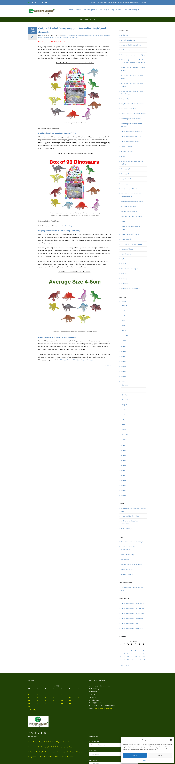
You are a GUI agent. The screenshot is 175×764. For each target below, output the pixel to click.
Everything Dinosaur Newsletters (132, 131)
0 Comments (74, 37)
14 (139, 653)
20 (136, 656)
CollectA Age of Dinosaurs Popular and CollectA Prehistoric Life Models (133, 61)
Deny (160, 755)
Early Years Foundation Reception (132, 104)
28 (140, 659)
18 (128, 656)
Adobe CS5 (124, 35)
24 (124, 659)
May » (127, 665)
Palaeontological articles (129, 211)
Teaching (65, 37)
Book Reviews (125, 50)
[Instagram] (45, 733)
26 (132, 659)
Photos (123, 221)
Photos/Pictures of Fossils (130, 234)
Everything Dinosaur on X (129, 623)
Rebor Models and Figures (130, 269)
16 (120, 656)
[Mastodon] (41, 733)
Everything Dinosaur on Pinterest (132, 618)
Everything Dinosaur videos (130, 141)
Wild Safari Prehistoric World (130, 289)
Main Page (107, 35)
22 (144, 656)
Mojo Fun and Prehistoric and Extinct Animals (131, 195)
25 (128, 659)
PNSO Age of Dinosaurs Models (131, 244)
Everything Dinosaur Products (94, 35)
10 (124, 653)
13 (135, 653)
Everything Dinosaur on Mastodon (132, 613)
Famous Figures (126, 146)
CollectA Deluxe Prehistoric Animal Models (133, 69)
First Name (93, 751)
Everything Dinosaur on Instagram (132, 608)
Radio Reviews (126, 264)
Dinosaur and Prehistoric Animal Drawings (132, 77)
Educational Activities (78, 35)
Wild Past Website (127, 574)
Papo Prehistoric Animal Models (132, 216)
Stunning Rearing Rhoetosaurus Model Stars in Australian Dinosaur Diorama (55, 752)
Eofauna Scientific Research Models (133, 114)
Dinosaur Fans (66, 35)
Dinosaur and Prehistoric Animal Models (132, 84)
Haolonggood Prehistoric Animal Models (132, 162)
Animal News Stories (128, 40)
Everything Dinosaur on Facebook (132, 603)
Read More (108, 365)
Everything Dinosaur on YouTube (132, 628)
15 (143, 653)
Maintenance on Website (129, 189)
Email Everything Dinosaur (103, 709)
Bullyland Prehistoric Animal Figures (133, 55)
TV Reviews (124, 284)
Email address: (94, 741)
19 (131, 656)
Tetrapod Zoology (126, 569)
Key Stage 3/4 (125, 174)
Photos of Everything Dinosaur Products (50, 37)
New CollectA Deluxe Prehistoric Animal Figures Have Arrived (50, 742)
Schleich (124, 274)
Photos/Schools (126, 239)
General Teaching (127, 151)
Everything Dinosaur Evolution (131, 119)
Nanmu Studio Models (128, 206)
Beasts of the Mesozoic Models (131, 45)
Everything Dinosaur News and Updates (131, 125)
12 (131, 653)
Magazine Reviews (127, 179)
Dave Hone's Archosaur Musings (132, 542)
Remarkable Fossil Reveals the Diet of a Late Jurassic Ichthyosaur (52, 747)
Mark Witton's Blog (127, 555)
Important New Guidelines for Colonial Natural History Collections (52, 757)
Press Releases (126, 254)
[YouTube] (38, 733)
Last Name (93, 760)
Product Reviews (126, 259)
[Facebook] (29, 733)
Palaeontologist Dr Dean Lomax (131, 564)
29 (144, 659)
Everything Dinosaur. (72, 226)
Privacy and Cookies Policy (130, 516)
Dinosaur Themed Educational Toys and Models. (76, 360)
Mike (41, 35)
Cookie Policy (146, 760)
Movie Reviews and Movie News (132, 201)
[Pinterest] (35, 733)
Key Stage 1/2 (125, 169)
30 (120, 662)
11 (127, 653)
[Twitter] (32, 733)
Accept (134, 755)
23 (120, 659)
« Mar (121, 665)
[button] (171, 740)
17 (124, 656)
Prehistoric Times (127, 249)
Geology (123, 156)
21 (139, 656)
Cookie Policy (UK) (127, 529)
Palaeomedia (125, 559)
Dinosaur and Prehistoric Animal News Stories (132, 92)
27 (136, 659)
